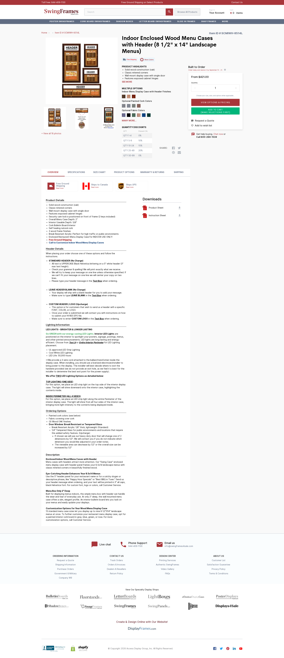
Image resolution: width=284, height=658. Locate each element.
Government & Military (65, 573)
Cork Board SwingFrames (95, 21)
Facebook (215, 648)
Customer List (218, 560)
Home (44, 33)
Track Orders (116, 560)
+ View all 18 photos (51, 133)
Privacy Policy (218, 569)
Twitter (221, 648)
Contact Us (237, 2)
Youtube (241, 648)
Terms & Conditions (218, 573)
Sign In (212, 10)
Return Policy (116, 573)
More (225, 21)
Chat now (218, 134)
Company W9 (65, 578)
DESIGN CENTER (167, 556)
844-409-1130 (58, 2)
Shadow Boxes (124, 21)
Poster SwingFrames (62, 21)
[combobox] (128, 12)
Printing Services (167, 560)
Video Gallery (167, 569)
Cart (231, 10)
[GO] (169, 12)
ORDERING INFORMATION (65, 556)
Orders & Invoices (116, 564)
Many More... (129, 120)
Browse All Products (187, 12)
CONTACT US (117, 556)
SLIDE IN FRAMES (186, 21)
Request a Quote (65, 560)
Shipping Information (65, 564)
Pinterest (228, 648)
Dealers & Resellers (116, 569)
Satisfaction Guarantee (218, 564)
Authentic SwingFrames (167, 564)
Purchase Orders (65, 569)
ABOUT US (218, 556)
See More (127, 82)
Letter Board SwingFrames (155, 21)
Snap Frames (208, 21)
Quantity (194, 83)
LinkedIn (234, 648)
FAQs (167, 573)
